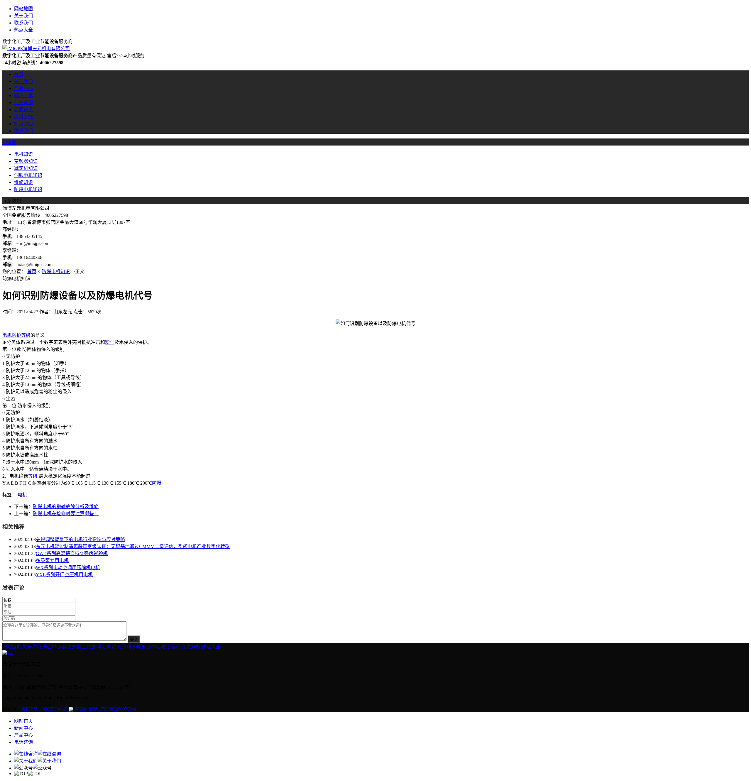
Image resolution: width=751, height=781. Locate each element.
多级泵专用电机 (52, 560)
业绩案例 (23, 102)
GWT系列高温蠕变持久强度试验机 (72, 553)
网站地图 (23, 8)
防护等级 (21, 335)
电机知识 (23, 154)
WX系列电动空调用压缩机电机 (68, 567)
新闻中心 (23, 728)
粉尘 (109, 342)
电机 (7, 335)
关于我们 (23, 15)
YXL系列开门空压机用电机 (64, 574)
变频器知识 (26, 161)
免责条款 (191, 646)
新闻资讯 (23, 109)
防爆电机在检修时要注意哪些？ (66, 513)
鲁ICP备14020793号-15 (44, 708)
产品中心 (23, 88)
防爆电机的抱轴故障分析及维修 (66, 506)
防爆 (156, 483)
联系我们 (23, 22)
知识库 (9, 142)
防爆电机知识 (28, 189)
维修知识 (23, 182)
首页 (18, 74)
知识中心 (23, 123)
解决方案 (23, 95)
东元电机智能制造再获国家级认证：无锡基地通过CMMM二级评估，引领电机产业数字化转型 (133, 546)
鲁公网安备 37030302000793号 (105, 708)
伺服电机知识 (28, 175)
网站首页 (11, 646)
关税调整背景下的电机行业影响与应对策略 (80, 539)
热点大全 (23, 29)
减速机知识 (26, 168)
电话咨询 (23, 742)
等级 (33, 476)
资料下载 (23, 116)
